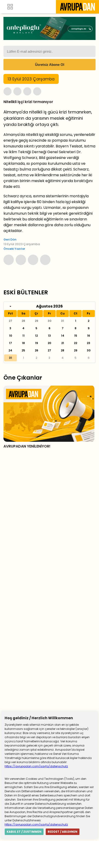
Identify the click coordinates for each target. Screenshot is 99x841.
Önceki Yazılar (14, 249)
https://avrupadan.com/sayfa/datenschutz (36, 766)
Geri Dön (9, 239)
